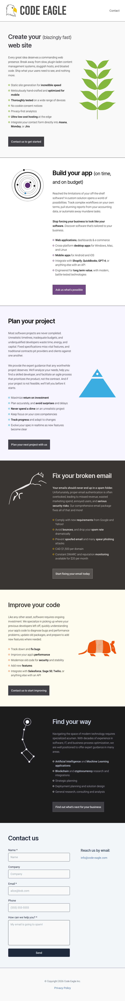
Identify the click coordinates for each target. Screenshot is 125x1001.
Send (39, 952)
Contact (114, 10)
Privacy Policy (62, 988)
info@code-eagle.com (94, 857)
